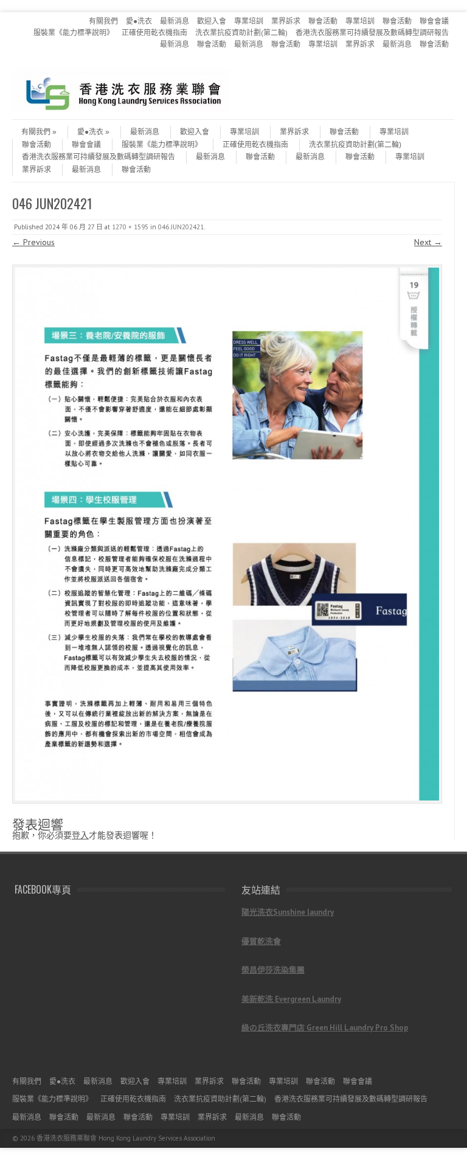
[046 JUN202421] (227, 534)
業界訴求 (285, 21)
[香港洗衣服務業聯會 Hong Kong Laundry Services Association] (120, 108)
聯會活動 (322, 21)
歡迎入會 (211, 21)
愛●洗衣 (139, 21)
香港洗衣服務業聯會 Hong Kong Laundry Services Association (125, 1138)
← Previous (33, 242)
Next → (428, 242)
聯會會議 (434, 21)
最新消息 (174, 21)
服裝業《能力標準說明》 (73, 32)
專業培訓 (248, 21)
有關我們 (103, 21)
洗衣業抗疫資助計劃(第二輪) (241, 32)
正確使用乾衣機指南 (154, 32)
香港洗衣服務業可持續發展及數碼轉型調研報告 (372, 32)
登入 (80, 835)
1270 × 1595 (130, 227)
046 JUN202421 (181, 227)
